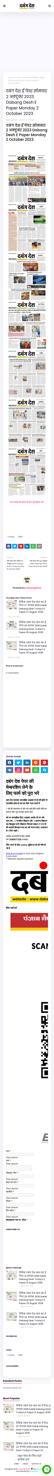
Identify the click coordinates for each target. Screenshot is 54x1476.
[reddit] (35, 763)
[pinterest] (44, 763)
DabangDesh (12, 120)
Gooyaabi (34, 1471)
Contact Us (36, 1464)
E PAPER (18, 77)
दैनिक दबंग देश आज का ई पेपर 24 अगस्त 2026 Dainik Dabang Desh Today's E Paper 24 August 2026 (33, 1318)
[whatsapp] (35, 770)
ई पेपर (20, 537)
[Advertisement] (27, 40)
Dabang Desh (24, 1469)
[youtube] (27, 770)
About (25, 1464)
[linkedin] (27, 763)
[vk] (9, 770)
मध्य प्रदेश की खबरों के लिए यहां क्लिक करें (27, 502)
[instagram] (18, 770)
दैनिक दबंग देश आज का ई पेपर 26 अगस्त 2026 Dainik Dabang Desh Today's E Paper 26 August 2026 (33, 627)
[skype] (44, 770)
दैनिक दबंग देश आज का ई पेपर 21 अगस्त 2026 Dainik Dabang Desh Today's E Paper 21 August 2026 (32, 1277)
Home (10, 77)
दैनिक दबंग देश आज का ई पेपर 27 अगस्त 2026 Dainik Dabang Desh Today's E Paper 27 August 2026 (33, 607)
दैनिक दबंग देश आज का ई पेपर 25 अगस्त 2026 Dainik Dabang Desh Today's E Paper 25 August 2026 (33, 647)
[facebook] (9, 763)
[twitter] (18, 763)
